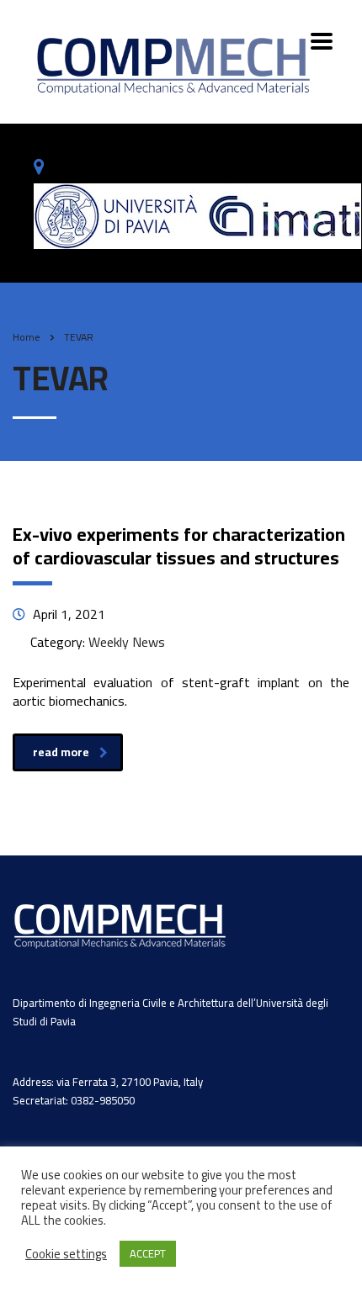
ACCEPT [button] (148, 1253)
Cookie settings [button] (66, 1254)
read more (61, 752)
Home (26, 337)
